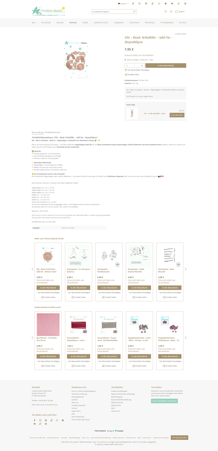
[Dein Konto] (171, 11)
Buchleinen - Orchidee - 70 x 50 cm (47, 339)
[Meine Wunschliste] (165, 11)
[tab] (38, 132)
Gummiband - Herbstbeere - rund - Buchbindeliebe (76, 339)
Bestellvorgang (117, 397)
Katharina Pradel (67, 228)
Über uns (75, 402)
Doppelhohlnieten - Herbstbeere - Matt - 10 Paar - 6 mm (168, 339)
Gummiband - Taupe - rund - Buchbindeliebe (107, 339)
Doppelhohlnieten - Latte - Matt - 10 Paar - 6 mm (139, 339)
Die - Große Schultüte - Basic (154, 113)
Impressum (115, 411)
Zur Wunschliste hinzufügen (138, 70)
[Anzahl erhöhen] (142, 65)
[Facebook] (133, 4)
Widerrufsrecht (117, 402)
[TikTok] (153, 4)
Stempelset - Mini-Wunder (166, 270)
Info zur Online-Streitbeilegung (83, 391)
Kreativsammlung (60, 215)
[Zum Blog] (179, 4)
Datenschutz (116, 405)
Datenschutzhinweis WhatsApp (123, 394)
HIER (128, 96)
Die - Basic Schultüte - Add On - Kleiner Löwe (46, 270)
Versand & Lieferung (79, 394)
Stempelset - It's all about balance (78, 270)
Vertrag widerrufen (179, 437)
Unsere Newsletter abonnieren (164, 401)
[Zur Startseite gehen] (48, 11)
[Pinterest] (146, 4)
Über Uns (85, 438)
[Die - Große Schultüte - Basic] (132, 113)
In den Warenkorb (166, 65)
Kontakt (74, 400)
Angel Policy (76, 411)
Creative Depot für (78, 405)
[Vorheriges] (32, 269)
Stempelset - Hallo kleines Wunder (136, 270)
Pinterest (38, 215)
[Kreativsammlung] (185, 4)
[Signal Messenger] (166, 4)
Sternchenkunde (78, 417)
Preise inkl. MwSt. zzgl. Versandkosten (139, 55)
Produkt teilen (133, 74)
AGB (112, 408)
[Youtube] (172, 4)
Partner (74, 408)
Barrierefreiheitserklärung (121, 400)
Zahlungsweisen (78, 397)
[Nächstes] (185, 269)
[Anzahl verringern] (127, 65)
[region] (76, 61)
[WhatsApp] (159, 4)
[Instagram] (140, 4)
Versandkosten (102, 442)
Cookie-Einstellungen (119, 391)
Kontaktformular (51, 405)
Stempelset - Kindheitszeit (103, 270)
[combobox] (111, 11)
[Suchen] (134, 11)
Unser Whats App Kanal (81, 419)
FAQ (73, 414)
